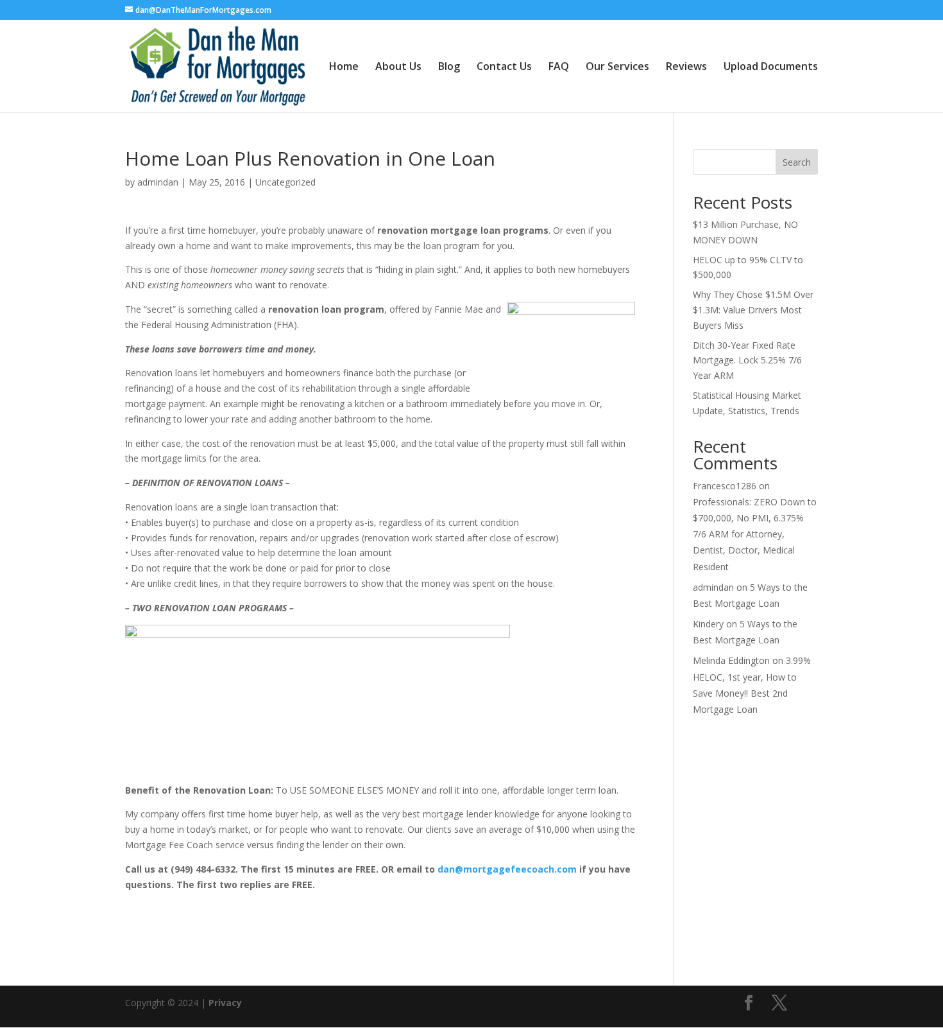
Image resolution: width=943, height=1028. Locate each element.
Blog (449, 67)
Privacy (225, 1003)
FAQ (558, 67)
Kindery (708, 624)
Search (797, 162)
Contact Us (504, 67)
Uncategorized (285, 182)
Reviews (686, 67)
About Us (398, 67)
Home (344, 67)
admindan (157, 182)
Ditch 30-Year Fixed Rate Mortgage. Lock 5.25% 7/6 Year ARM (747, 360)
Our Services (617, 67)
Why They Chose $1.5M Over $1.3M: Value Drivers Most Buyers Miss (753, 309)
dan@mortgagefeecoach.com (507, 869)
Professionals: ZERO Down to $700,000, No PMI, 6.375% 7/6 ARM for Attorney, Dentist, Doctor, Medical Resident (755, 534)
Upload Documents (771, 67)
